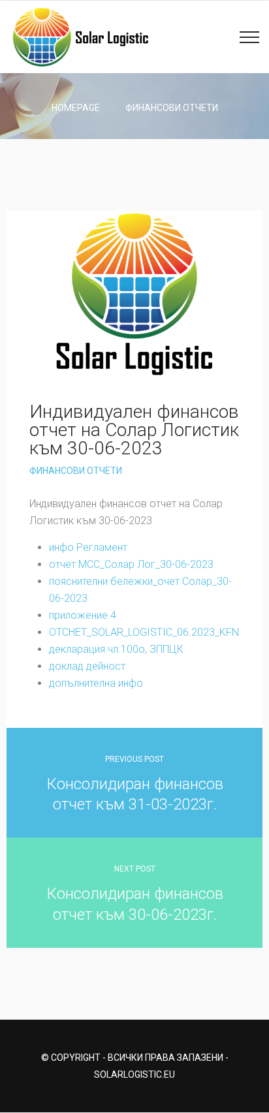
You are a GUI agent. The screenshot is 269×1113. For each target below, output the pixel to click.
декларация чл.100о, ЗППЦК (116, 649)
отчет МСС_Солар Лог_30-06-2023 (131, 564)
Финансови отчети (171, 107)
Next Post (134, 868)
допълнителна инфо (96, 683)
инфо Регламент (88, 547)
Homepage (76, 107)
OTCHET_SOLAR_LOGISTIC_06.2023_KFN (144, 632)
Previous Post (134, 759)
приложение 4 (82, 615)
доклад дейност (87, 666)
